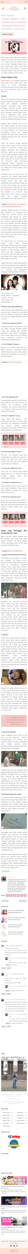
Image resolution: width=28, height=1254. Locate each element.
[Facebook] (7, 895)
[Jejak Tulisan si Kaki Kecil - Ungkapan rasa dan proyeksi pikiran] (14, 2)
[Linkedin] (21, 895)
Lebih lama (23, 901)
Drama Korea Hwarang (14, 362)
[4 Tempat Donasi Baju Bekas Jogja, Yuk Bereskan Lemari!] (14, 1204)
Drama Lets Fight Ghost (15, 551)
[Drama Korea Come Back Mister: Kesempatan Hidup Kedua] (4, 913)
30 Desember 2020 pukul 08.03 (19, 999)
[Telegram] (14, 895)
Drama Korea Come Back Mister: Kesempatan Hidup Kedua (16, 911)
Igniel (16, 1251)
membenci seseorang (20, 601)
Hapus (8, 968)
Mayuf (6, 945)
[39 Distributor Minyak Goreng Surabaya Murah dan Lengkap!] (14, 1184)
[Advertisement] (14, 380)
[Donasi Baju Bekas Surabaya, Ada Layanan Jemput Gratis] (14, 1225)
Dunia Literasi (6, 1115)
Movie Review (6, 871)
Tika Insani (8, 999)
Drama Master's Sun (7, 80)
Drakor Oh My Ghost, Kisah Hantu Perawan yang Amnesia (16, 918)
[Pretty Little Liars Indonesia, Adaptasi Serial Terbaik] (4, 927)
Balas (3, 968)
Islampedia (6, 1123)
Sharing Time (20, 1115)
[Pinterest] (25, 895)
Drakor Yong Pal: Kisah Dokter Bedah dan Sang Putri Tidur (15, 933)
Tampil (10, 34)
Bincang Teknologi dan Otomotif (7, 1118)
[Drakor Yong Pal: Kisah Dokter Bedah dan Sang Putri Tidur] (4, 934)
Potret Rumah (6, 1126)
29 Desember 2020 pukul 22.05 (16, 945)
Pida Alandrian (8, 973)
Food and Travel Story (21, 1118)
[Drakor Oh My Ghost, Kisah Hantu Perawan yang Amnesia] (4, 920)
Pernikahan (8, 189)
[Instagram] (17, 1246)
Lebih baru (5, 901)
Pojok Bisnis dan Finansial (21, 1112)
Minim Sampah (20, 1123)
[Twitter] (10, 895)
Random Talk (6, 1120)
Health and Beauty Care (7, 1112)
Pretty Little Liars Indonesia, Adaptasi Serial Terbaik (15, 925)
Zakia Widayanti (11, 877)
